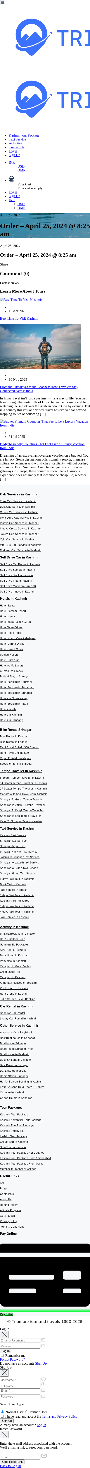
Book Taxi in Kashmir (13, 884)
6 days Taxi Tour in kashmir (17, 878)
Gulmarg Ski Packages (14, 944)
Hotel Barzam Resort (13, 611)
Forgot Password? (12, 1359)
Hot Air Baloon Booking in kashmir (21, 1081)
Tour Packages (11, 1107)
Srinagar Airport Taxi (12, 846)
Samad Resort (9, 654)
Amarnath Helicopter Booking (18, 982)
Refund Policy (8, 1204)
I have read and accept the (40, 1416)
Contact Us (16, 147)
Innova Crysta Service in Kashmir (21, 528)
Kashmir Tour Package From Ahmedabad (25, 1158)
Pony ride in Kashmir (13, 961)
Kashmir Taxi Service (13, 835)
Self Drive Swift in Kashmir (16, 575)
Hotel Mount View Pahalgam (18, 638)
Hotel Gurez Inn (10, 660)
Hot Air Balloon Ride (12, 939)
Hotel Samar (8, 605)
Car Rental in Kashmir (17, 1006)
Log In (41, 1425)
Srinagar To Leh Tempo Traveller (20, 815)
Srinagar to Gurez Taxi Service (19, 868)
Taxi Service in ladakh (14, 889)
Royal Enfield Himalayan (15, 758)
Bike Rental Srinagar (15, 729)
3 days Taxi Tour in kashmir (17, 906)
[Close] (4, 1334)
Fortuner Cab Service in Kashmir (20, 550)
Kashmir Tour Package (14, 1114)
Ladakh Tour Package (13, 1136)
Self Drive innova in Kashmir (17, 591)
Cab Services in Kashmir (19, 494)
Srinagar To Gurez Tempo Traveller (22, 799)
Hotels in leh (8, 709)
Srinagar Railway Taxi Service (19, 851)
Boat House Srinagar (13, 1043)
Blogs (3, 1188)
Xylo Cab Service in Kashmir (18, 539)
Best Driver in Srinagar (14, 1065)
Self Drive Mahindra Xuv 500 (18, 586)
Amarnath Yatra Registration (17, 1032)
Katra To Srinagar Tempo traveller (21, 821)
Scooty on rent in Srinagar (16, 763)
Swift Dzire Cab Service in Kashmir (21, 517)
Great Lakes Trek (10, 971)
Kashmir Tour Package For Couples (22, 1152)
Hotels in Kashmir (13, 598)
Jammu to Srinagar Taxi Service (20, 857)
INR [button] (12, 162)
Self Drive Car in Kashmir (19, 557)
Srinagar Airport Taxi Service (18, 873)
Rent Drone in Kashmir (14, 993)
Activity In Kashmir (14, 927)
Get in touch (7, 1215)
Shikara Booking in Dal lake (17, 933)
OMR (21, 170)
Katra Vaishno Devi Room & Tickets (22, 1087)
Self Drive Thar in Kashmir (16, 580)
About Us (5, 1199)
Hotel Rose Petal (10, 632)
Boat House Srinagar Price (16, 1048)
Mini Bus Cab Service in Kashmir (20, 544)
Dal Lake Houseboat (13, 1070)
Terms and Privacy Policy (59, 1416)
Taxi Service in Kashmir (18, 828)
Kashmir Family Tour (13, 1130)
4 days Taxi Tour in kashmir (17, 911)
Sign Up (14, 155)
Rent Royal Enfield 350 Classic (19, 747)
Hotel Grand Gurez (11, 649)
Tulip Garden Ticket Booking (17, 999)
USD (21, 166)
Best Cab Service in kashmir (17, 506)
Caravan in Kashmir (12, 1092)
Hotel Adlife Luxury (12, 665)
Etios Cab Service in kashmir (18, 501)
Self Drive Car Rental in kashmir (20, 564)
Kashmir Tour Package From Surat (21, 1163)
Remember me (14, 1355)
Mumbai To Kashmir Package (18, 1169)
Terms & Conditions (12, 1226)
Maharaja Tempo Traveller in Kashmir (23, 794)
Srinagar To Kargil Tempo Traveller (21, 810)
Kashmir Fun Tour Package (17, 1125)
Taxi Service (17, 139)
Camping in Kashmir (12, 977)
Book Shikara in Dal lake (15, 1059)
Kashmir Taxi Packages (14, 900)
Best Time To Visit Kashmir (19, 318)
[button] (49, 179)
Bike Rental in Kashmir (14, 736)
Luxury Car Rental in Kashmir (18, 1018)
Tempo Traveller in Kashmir (21, 771)
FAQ (2, 1183)
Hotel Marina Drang (12, 643)
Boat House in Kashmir (14, 1054)
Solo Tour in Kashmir (13, 1147)
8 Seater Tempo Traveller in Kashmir (23, 777)
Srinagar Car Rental (12, 1013)
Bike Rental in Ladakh (14, 741)
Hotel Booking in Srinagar (16, 692)
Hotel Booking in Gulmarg (16, 681)
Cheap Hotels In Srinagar (16, 1098)
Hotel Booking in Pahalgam (17, 687)
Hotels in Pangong (11, 720)
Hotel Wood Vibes (11, 627)
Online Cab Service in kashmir (19, 512)
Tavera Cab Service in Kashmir (19, 534)
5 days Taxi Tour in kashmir (17, 895)
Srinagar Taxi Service (13, 840)
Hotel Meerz (7, 616)
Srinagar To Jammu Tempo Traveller (22, 805)
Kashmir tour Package (24, 135)
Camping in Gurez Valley (15, 966)
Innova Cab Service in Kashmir (19, 523)
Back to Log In (10, 1466)
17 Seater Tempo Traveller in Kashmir (23, 788)
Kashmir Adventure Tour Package (21, 1120)
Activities (15, 143)
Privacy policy (8, 1221)
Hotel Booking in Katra (14, 703)
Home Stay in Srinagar (14, 1076)
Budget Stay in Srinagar (15, 676)
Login (13, 151)
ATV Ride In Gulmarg (13, 950)
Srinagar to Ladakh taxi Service (19, 862)
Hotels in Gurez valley (14, 698)
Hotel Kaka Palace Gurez (15, 622)
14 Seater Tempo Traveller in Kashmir (23, 783)
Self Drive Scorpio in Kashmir (18, 569)
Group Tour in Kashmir (14, 1141)
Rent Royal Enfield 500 (14, 752)
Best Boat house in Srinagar (17, 1038)
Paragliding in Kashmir (14, 955)
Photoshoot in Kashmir (14, 988)
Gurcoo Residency (11, 671)
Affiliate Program (10, 1210)
